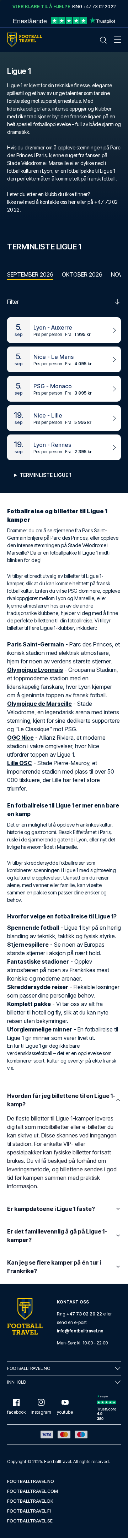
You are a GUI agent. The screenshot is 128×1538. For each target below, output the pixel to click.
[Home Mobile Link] (24, 40)
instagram (41, 1412)
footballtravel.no (30, 1481)
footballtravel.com (32, 1491)
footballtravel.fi (29, 1511)
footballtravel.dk (30, 1501)
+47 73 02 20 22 (84, 1314)
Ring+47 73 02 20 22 (94, 6)
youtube (65, 1412)
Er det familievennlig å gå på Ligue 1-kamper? (57, 1235)
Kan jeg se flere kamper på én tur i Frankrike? (54, 1266)
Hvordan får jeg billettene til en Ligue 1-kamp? (61, 1100)
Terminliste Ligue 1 (45, 475)
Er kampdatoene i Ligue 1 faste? (51, 1208)
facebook (16, 1412)
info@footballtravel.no (80, 1330)
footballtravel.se (30, 1521)
